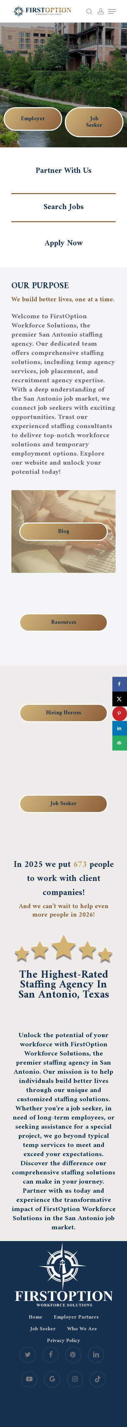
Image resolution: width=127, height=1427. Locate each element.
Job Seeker (43, 1329)
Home (35, 1317)
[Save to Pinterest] (119, 713)
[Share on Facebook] (119, 684)
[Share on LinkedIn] (119, 728)
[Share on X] (119, 698)
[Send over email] (119, 743)
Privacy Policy (63, 1340)
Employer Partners (76, 1317)
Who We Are (82, 1329)
